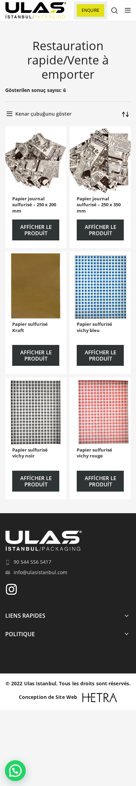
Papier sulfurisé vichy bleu (94, 327)
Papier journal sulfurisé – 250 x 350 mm (99, 205)
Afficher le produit (36, 230)
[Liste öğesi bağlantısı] (68, 562)
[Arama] (114, 10)
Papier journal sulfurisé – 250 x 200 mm (34, 205)
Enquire (90, 10)
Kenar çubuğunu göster (43, 113)
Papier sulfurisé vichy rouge (94, 453)
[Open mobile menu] (127, 10)
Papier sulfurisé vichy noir (30, 453)
